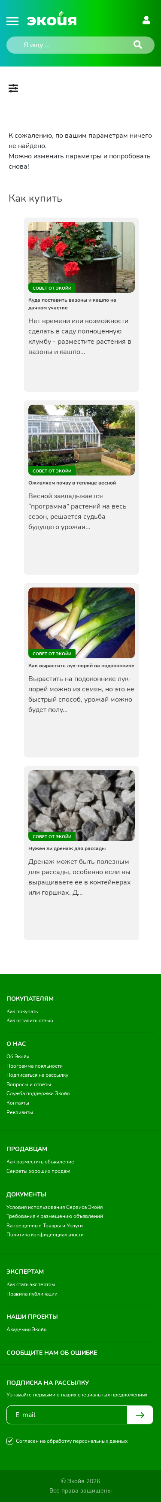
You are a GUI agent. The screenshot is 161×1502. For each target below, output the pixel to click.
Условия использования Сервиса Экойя (54, 1207)
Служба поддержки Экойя (38, 1093)
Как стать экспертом (30, 1284)
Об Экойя (17, 1056)
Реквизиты (19, 1112)
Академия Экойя (26, 1329)
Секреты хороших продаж (38, 1171)
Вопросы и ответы (28, 1084)
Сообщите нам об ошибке (51, 1353)
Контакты (17, 1102)
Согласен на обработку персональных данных (72, 1441)
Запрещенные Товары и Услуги (44, 1225)
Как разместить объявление (40, 1161)
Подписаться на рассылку (37, 1075)
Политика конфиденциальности (45, 1234)
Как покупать (22, 1011)
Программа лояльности (34, 1066)
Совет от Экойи (52, 288)
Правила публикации (32, 1293)
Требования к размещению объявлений (54, 1216)
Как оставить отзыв (29, 1020)
